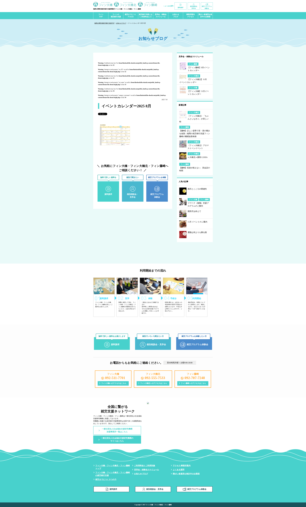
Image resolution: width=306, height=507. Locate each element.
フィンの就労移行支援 (116, 16)
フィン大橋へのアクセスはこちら (113, 383)
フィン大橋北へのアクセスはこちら (153, 383)
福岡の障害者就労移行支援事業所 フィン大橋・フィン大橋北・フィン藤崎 (117, 9)
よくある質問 (178, 470)
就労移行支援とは (146, 16)
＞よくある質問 (168, 6)
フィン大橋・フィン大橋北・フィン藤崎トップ (112, 467)
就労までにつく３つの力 (105, 479)
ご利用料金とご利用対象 (144, 466)
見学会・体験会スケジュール (161, 16)
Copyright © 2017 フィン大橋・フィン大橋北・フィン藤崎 (153, 505)
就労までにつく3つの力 (131, 16)
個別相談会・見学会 (154, 489)
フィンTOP (100, 16)
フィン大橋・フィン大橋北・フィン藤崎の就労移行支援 (112, 473)
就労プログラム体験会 (196, 489)
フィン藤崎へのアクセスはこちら (193, 383)
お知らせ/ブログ (141, 474)
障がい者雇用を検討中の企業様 (205, 16)
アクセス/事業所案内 (182, 466)
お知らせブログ (175, 16)
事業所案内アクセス (190, 16)
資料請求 (113, 489)
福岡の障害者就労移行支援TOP (104, 23)
